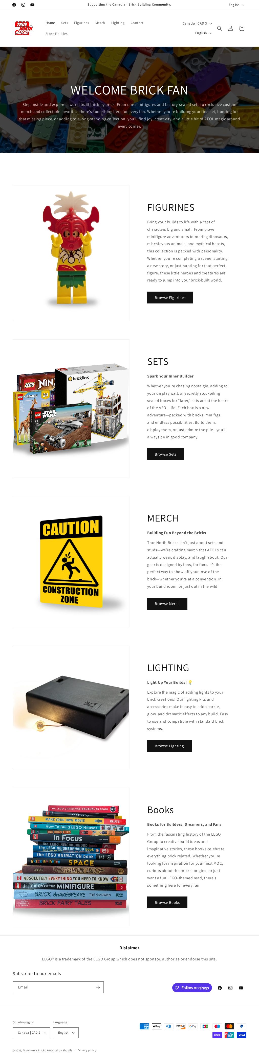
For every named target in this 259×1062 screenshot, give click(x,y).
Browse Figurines (170, 297)
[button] (219, 28)
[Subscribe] (97, 987)
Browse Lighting (169, 745)
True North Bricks (34, 1050)
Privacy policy (87, 1050)
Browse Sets (166, 454)
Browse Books (167, 902)
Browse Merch (167, 603)
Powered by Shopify (60, 1050)
